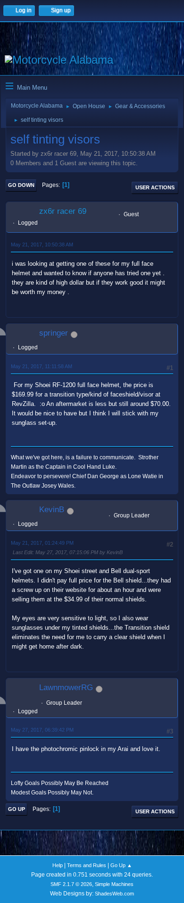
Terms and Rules (86, 865)
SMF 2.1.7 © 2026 (71, 884)
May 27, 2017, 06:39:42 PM (42, 730)
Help (57, 865)
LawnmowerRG (66, 687)
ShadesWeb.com (114, 893)
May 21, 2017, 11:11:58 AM (41, 366)
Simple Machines (114, 884)
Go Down (21, 185)
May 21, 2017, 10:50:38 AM (42, 244)
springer (53, 333)
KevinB (51, 509)
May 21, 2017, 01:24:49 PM (42, 543)
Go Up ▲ (121, 865)
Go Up (16, 809)
